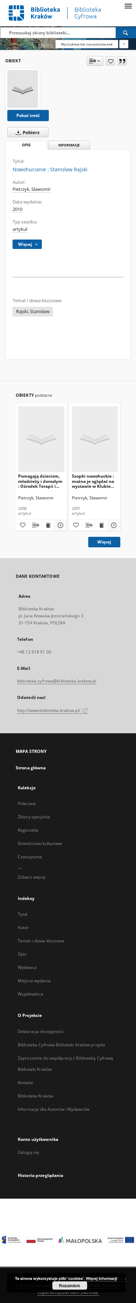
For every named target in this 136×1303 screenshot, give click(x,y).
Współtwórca (30, 994)
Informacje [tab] (69, 145)
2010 (17, 209)
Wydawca (27, 967)
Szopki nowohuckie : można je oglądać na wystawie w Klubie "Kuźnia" (93, 481)
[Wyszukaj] (126, 32)
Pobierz (30, 133)
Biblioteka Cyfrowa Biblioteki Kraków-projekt (61, 1045)
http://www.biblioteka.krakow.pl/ (49, 710)
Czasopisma (30, 857)
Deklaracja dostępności (41, 1031)
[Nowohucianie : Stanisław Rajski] (22, 89)
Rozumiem (69, 1285)
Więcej (104, 542)
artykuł (20, 229)
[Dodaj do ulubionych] (110, 60)
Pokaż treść (28, 115)
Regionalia (28, 830)
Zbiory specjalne (34, 817)
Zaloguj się (28, 1152)
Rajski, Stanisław (33, 311)
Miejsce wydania (34, 981)
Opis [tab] (26, 145)
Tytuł (23, 914)
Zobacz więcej (32, 877)
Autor (23, 927)
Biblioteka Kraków (35, 1096)
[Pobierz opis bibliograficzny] (35, 525)
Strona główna (31, 768)
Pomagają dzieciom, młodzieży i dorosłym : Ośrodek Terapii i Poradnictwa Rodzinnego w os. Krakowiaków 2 (40, 481)
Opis (22, 954)
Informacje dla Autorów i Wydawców (53, 1109)
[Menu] (128, 5)
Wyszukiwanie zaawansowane (87, 44)
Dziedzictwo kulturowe (40, 843)
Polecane (27, 803)
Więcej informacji (101, 1278)
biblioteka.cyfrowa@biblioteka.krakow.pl (56, 681)
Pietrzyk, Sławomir (32, 189)
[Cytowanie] (122, 60)
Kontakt (25, 1083)
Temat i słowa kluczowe (41, 941)
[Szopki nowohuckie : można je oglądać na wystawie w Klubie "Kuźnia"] (95, 439)
